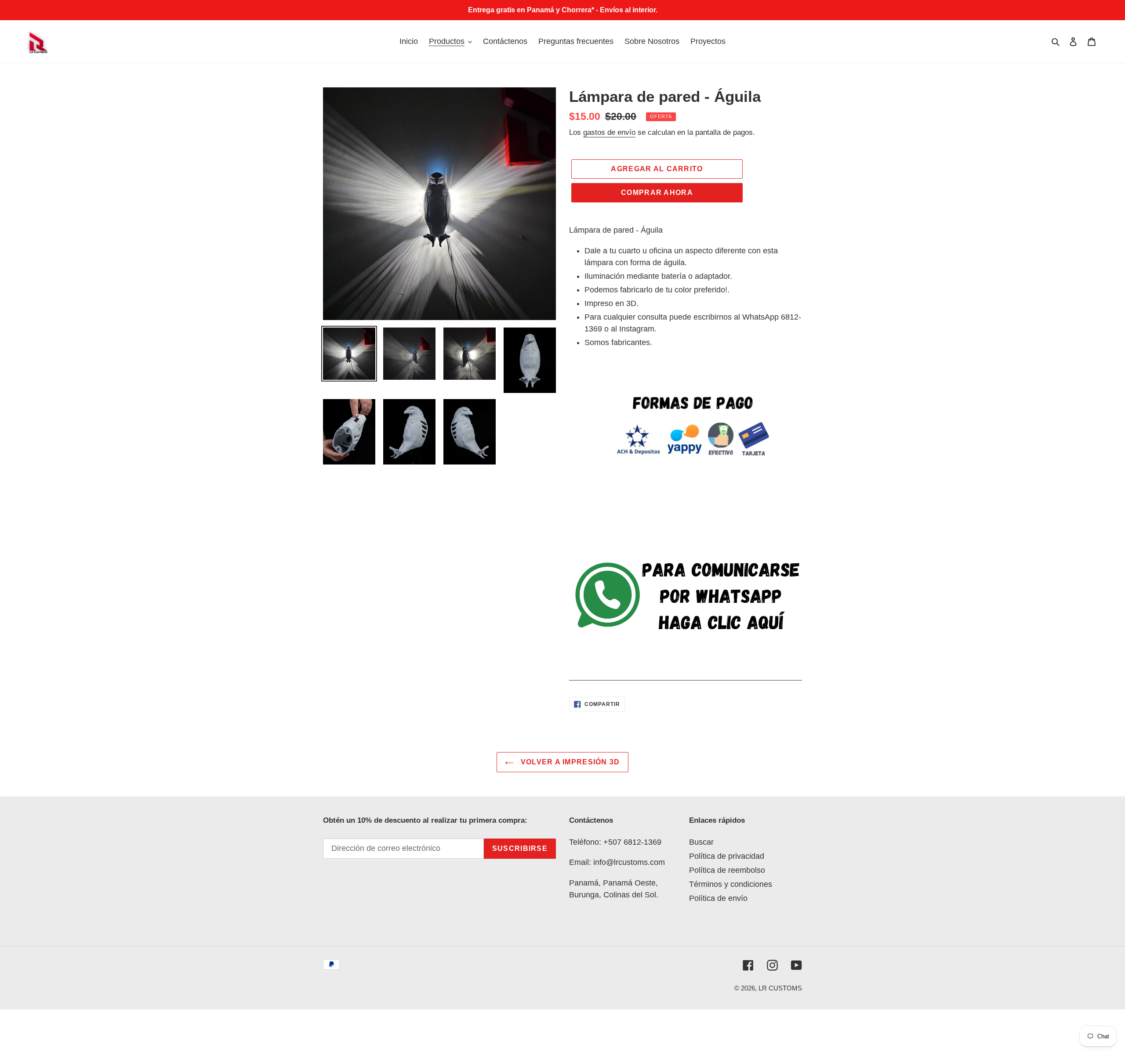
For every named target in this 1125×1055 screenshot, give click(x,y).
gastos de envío (609, 132)
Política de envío (718, 898)
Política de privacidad (726, 856)
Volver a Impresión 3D (569, 762)
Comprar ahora (657, 192)
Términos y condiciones (730, 884)
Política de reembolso (727, 870)
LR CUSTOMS (780, 988)
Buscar (701, 842)
